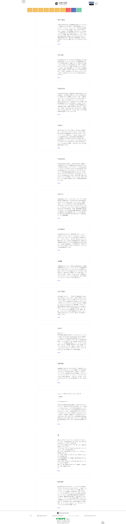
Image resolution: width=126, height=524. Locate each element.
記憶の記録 (63, 3)
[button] (23, 1)
